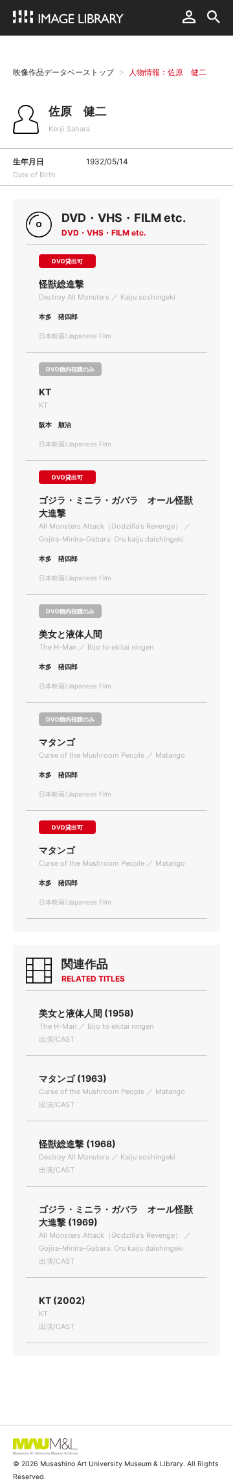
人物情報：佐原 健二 (167, 72)
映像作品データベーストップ (63, 72)
